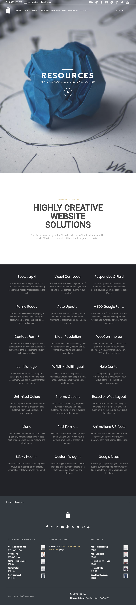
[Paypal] (111, 2)
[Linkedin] (57, 527)
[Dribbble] (96, 2)
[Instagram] (51, 527)
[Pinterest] (116, 2)
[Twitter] (122, 2)
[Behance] (91, 2)
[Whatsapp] (83, 527)
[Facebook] (101, 2)
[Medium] (106, 2)
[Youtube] (127, 2)
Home (8, 502)
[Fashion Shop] (8, 10)
